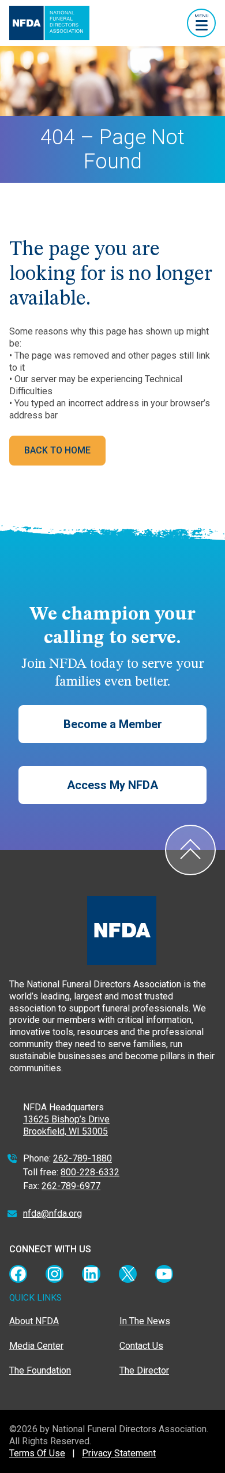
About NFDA (34, 1321)
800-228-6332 (90, 1172)
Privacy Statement (119, 1453)
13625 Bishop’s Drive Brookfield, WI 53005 (66, 1125)
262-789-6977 (71, 1185)
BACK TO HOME (57, 450)
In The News (144, 1321)
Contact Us (141, 1345)
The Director (144, 1370)
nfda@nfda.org (52, 1213)
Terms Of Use (37, 1453)
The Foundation (40, 1370)
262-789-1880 (82, 1158)
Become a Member (112, 724)
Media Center (36, 1345)
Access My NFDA (112, 785)
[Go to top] (190, 850)
